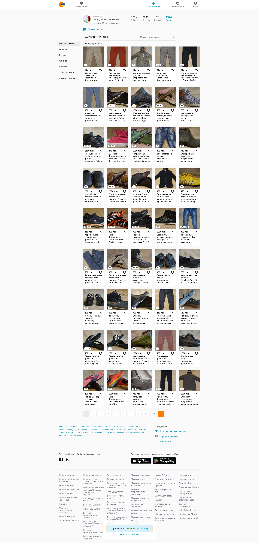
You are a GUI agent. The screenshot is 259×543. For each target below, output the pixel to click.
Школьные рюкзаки (164, 514)
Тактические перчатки (137, 505)
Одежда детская (115, 491)
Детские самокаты (92, 505)
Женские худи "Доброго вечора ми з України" (93, 481)
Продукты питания (164, 479)
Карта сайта (185, 475)
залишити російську (129, 534)
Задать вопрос (95, 29)
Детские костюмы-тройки (116, 497)
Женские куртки (66, 475)
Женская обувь (66, 493)
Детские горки (114, 475)
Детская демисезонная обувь (93, 531)
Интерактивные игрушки (162, 505)
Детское (63, 55)
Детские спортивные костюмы (165, 519)
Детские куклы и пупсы (163, 490)
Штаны (95, 430)
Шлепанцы (111, 427)
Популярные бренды (189, 487)
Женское (63, 61)
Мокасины (98, 433)
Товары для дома (67, 78)
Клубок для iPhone (188, 514)
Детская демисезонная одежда (90, 515)
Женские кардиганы (69, 489)
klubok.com (62, 5)
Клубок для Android (188, 518)
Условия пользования (185, 505)
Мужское (63, 67)
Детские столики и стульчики (92, 537)
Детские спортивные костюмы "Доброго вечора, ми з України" (117, 520)
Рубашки (84, 430)
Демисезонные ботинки (112, 430)
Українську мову (140, 528)
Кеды (109, 433)
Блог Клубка (185, 483)
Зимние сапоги (76, 436)
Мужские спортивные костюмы (141, 484)
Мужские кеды (138, 479)
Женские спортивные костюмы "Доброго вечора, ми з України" (93, 491)
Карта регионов (186, 479)
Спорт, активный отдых (69, 73)
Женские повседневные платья (66, 510)
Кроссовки (133, 427)
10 (153, 413)
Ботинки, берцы (83, 433)
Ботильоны (142, 430)
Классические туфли (68, 430)
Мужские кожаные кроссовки (140, 499)
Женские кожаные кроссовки (68, 498)
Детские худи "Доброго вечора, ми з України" (93, 523)
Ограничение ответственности (187, 498)
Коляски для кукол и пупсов (165, 484)
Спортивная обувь (136, 433)
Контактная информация (185, 492)
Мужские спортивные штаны (141, 511)
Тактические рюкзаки (69, 520)
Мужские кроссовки (140, 475)
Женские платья (67, 485)
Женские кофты (67, 516)
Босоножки (97, 427)
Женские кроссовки (92, 475)
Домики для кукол (115, 479)
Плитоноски (65, 504)
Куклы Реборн (162, 475)
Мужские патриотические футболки (139, 491)
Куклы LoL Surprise (92, 509)
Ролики (158, 500)
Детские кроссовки (164, 510)
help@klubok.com (187, 510)
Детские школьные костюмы (116, 503)
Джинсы (85, 427)
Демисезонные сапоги (68, 427)
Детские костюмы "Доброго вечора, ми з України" (117, 485)
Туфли (122, 427)
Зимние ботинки (66, 433)
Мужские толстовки (140, 517)
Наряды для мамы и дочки (93, 499)
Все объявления (66, 43)
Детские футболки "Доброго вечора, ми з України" (117, 510)
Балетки (130, 430)
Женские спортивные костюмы (69, 480)
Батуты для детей (163, 496)
